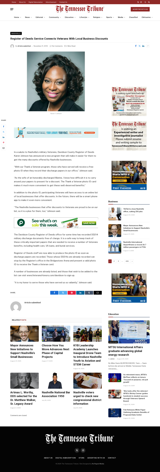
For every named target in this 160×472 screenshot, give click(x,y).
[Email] (3, 148)
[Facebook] (3, 126)
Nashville (16, 33)
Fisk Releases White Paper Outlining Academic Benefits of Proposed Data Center (136, 412)
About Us (22, 2)
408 (127, 261)
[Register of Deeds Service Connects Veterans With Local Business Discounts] (56, 81)
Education (69, 17)
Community (54, 17)
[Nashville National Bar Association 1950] (56, 381)
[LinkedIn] (3, 137)
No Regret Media (98, 464)
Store (82, 458)
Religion (96, 17)
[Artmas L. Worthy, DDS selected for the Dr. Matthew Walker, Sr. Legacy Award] (24, 381)
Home (14, 2)
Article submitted (24, 46)
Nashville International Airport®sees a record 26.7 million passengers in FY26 (134, 244)
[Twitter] (3, 132)
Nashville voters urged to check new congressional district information (87, 398)
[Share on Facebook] (136, 46)
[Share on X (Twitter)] (139, 46)
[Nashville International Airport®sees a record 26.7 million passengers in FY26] (114, 247)
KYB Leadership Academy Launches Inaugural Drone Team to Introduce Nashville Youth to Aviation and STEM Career (87, 355)
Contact (112, 458)
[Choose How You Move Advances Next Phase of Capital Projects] (56, 334)
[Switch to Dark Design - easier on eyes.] (145, 2)
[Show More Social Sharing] (148, 46)
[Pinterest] (3, 142)
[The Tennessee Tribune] (79, 9)
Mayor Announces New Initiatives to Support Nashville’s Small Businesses (22, 351)
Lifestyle (83, 17)
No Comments (57, 46)
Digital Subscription (36, 2)
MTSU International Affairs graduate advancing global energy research (125, 351)
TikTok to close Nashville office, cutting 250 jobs (133, 210)
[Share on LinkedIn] (143, 46)
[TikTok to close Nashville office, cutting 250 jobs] (114, 214)
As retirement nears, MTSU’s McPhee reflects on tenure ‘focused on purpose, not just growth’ (135, 378)
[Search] (149, 2)
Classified (133, 17)
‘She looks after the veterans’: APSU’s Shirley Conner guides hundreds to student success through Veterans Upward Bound (135, 396)
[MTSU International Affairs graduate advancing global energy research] (129, 331)
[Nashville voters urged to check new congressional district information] (87, 381)
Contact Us (63, 2)
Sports (109, 17)
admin (112, 359)
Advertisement (51, 2)
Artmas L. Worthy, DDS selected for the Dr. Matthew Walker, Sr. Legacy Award (23, 398)
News (27, 17)
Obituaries (146, 17)
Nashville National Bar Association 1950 (56, 394)
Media (120, 17)
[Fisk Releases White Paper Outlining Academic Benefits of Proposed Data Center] (114, 412)
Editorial (39, 17)
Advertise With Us (140, 9)
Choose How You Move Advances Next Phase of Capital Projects (55, 351)
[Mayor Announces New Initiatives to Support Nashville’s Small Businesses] (24, 334)
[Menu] (11, 9)
